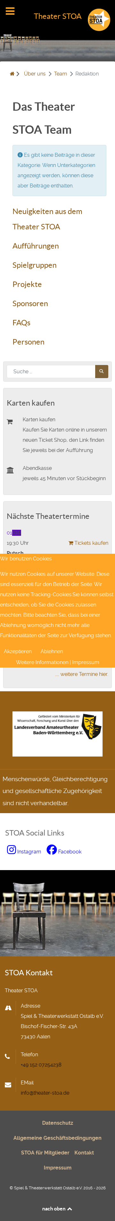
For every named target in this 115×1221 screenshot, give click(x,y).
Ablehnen (52, 651)
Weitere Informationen (42, 662)
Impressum (85, 662)
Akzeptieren (18, 651)
